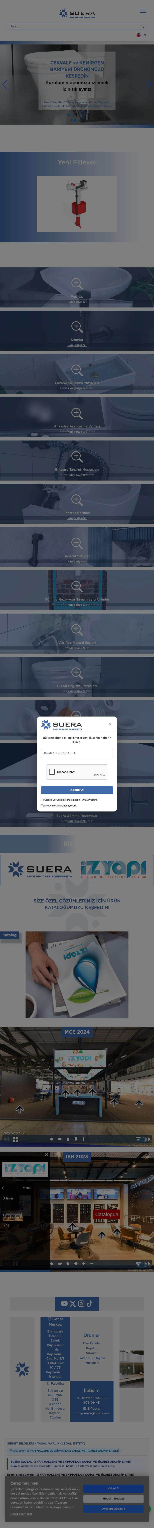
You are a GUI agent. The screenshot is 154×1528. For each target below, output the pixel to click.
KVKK (48, 805)
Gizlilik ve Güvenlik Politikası (61, 800)
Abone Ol (77, 790)
